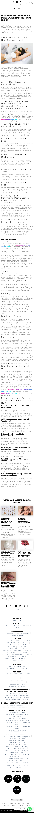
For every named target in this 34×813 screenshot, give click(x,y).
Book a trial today (9, 393)
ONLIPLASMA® (12, 649)
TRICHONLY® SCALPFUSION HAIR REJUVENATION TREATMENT (17, 759)
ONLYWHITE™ (18, 674)
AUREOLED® (9, 633)
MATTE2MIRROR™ (17, 661)
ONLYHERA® (7, 676)
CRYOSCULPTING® (17, 680)
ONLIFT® (16, 644)
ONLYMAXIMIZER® (11, 695)
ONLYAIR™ (5, 655)
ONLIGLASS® (22, 647)
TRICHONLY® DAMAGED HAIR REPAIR (17, 750)
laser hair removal (9, 119)
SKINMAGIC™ (11, 653)
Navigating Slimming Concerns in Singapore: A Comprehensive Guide (24, 520)
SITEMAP (17, 807)
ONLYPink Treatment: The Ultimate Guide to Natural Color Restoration (25, 553)
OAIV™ (16, 640)
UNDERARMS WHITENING (17, 686)
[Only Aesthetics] (17, 3)
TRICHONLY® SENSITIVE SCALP (17, 744)
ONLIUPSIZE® (22, 693)
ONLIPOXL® (7, 678)
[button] (2, 3)
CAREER (20, 609)
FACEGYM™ (27, 651)
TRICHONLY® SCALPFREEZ (17, 738)
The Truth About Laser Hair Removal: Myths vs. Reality (8, 553)
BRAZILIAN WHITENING (13, 699)
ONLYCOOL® (12, 657)
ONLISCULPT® (26, 678)
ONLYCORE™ (7, 674)
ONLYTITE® (8, 697)
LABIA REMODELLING (22, 697)
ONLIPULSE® (26, 644)
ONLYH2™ (25, 642)
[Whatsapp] (29, 809)
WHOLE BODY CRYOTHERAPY (17, 684)
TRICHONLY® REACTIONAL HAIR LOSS (17, 720)
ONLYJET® (17, 651)
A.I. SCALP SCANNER (24, 625)
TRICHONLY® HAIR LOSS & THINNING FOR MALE (17, 727)
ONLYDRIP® (7, 644)
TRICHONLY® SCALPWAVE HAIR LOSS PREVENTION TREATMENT (17, 755)
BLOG (13, 609)
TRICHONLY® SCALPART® (17, 712)
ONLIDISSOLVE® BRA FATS (17, 682)
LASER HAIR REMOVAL (22, 633)
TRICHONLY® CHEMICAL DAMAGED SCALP (17, 736)
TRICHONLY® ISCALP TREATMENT (17, 718)
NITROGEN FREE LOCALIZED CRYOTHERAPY (17, 707)
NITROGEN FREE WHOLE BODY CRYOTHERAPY (17, 705)
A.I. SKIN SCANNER (9, 625)
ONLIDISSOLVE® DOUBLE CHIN (22, 655)
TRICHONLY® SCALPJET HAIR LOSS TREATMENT (17, 715)
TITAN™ (28, 674)
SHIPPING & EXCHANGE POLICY (17, 767)
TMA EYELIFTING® (13, 668)
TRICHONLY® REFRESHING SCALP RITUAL (17, 734)
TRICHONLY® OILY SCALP (17, 740)
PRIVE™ (25, 699)
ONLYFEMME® (24, 695)
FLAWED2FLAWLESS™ (12, 642)
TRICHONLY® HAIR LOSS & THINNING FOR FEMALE (17, 723)
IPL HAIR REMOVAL (17, 635)
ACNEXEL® (23, 649)
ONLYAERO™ (26, 640)
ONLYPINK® (17, 620)
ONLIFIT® (16, 678)
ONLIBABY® (11, 647)
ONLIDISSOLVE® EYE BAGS (17, 666)
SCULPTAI (17, 627)
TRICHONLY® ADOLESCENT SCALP (17, 746)
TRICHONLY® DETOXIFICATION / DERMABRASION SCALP (17, 731)
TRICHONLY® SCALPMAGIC (17, 752)
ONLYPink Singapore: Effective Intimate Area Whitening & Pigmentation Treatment (6, 521)
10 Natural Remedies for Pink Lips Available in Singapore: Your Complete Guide (8, 585)
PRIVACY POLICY (23, 765)
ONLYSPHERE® (18, 676)
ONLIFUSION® (22, 653)
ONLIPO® (28, 676)
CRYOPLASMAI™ (23, 659)
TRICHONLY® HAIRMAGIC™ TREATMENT (17, 762)
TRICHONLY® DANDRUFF (17, 742)
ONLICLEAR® (7, 651)
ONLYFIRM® (22, 657)
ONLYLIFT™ (8, 640)
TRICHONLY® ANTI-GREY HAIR (17, 748)
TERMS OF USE (10, 765)
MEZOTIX (24, 668)
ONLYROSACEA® (10, 659)
